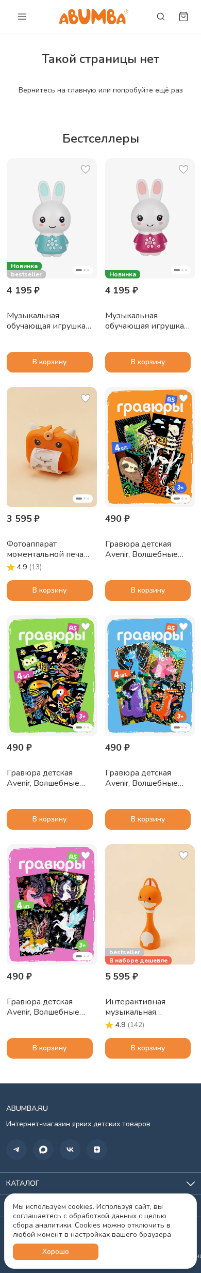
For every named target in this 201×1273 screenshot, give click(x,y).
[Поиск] (160, 16)
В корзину (49, 362)
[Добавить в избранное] (85, 169)
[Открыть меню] (22, 16)
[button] (52, 218)
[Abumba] (93, 16)
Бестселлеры (100, 138)
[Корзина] (183, 16)
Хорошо (55, 1251)
